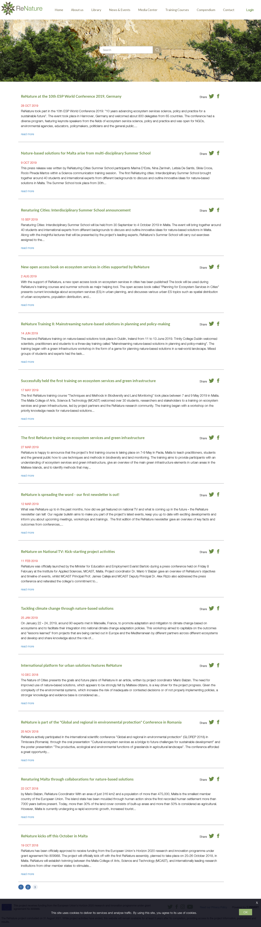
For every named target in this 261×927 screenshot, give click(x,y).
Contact (228, 10)
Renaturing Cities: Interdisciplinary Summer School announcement (76, 210)
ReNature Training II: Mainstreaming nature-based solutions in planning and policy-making (95, 324)
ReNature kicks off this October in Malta (54, 836)
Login (250, 10)
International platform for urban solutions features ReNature (71, 665)
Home (59, 10)
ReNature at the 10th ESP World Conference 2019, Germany (71, 96)
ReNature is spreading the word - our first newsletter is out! (70, 494)
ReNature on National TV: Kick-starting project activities (68, 551)
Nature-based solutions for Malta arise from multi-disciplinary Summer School (86, 153)
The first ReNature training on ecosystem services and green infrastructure (83, 437)
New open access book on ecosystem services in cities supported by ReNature (85, 267)
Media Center (147, 10)
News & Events (119, 10)
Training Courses (177, 10)
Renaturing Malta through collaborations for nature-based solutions (77, 779)
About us (77, 10)
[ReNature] (21, 10)
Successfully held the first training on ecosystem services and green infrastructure (88, 380)
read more (27, 134)
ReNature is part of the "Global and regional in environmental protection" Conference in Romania (101, 722)
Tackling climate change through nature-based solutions (67, 608)
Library (96, 10)
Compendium (206, 10)
